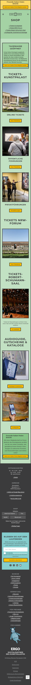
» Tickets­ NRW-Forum (15, 28)
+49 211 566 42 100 (16, 498)
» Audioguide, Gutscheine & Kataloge (15, 32)
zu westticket (15, 329)
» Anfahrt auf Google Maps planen (15, 492)
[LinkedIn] (17, 565)
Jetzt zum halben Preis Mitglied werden (15, 7)
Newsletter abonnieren (15, 560)
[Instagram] (14, 565)
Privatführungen (15, 210)
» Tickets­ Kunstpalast (15, 25)
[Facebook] (10, 565)
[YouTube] (20, 565)
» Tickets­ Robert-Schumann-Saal (15, 30)
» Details (15, 477)
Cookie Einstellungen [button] (15, 680)
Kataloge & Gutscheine (15, 386)
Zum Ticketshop (15, 120)
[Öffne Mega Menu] (3, 14)
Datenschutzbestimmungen (20, 553)
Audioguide (15, 427)
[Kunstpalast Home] (15, 14)
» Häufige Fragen (15, 526)
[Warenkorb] (28, 14)
